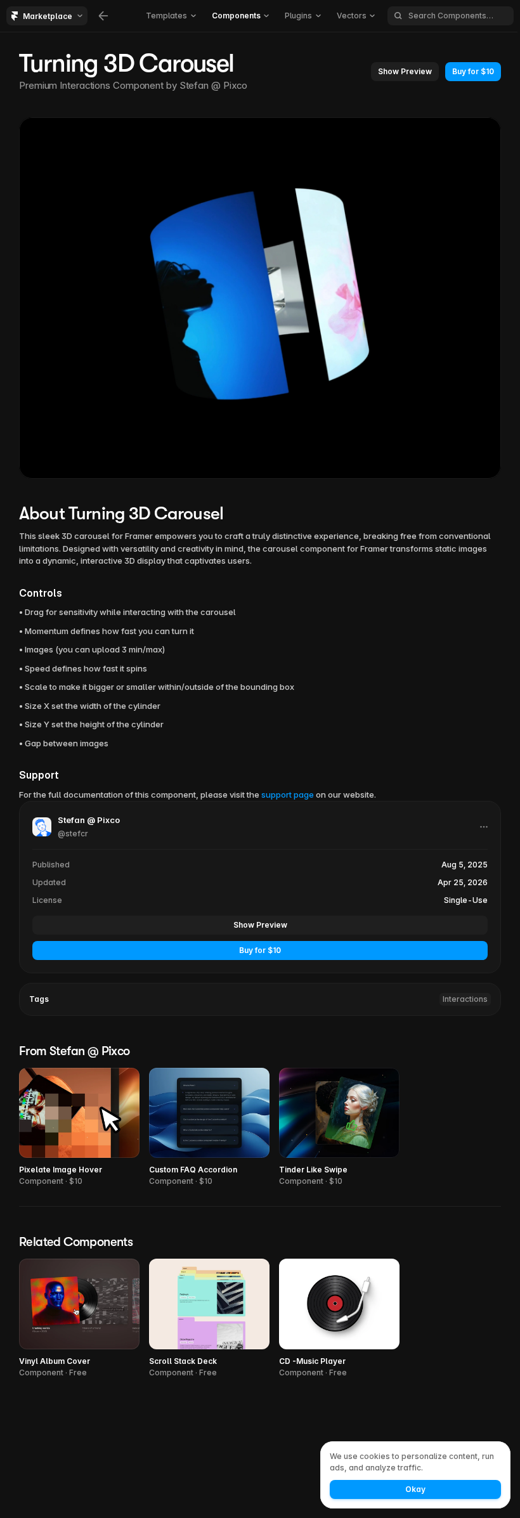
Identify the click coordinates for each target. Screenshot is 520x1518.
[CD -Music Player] (339, 1319)
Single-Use (466, 900)
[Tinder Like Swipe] (339, 1128)
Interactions (465, 999)
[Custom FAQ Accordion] (209, 1128)
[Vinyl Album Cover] (79, 1319)
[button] (405, 71)
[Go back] (103, 15)
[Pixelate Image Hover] (79, 1128)
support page (287, 794)
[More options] (484, 827)
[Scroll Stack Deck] (209, 1319)
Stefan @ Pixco (213, 85)
